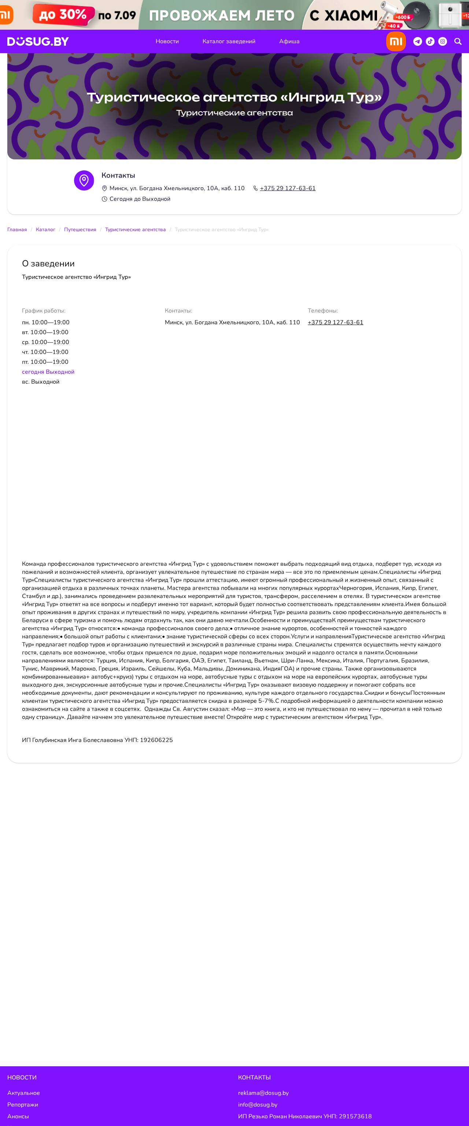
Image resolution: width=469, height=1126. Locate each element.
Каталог (45, 229)
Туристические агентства (135, 229)
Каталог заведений (229, 41)
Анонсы (18, 1116)
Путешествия (80, 229)
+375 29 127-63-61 (288, 188)
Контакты (254, 1078)
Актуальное (23, 1093)
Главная (17, 229)
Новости (167, 41)
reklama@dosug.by (263, 1093)
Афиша (289, 41)
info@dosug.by (257, 1105)
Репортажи (22, 1105)
